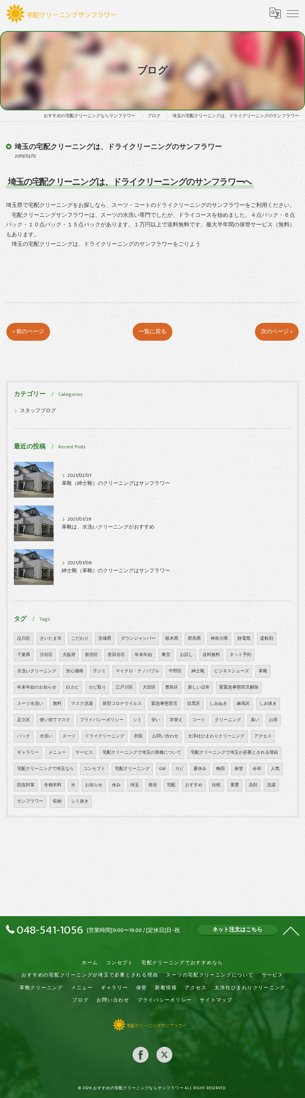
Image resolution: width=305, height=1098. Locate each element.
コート (198, 720)
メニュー (57, 752)
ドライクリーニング (104, 736)
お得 (273, 720)
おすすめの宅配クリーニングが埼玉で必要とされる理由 (89, 975)
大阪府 (68, 654)
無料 (57, 703)
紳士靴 (198, 671)
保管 (238, 768)
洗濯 (271, 785)
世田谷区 (116, 654)
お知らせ (93, 785)
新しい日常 (199, 687)
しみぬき (218, 703)
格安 (153, 785)
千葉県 (23, 654)
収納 (57, 801)
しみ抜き (268, 703)
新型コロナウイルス (122, 703)
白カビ (72, 687)
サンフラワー (30, 801)
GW (162, 768)
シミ (137, 720)
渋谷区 (46, 654)
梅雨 (220, 768)
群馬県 (194, 638)
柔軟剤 (266, 638)
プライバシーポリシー (102, 720)
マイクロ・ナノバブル (137, 671)
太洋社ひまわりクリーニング (216, 736)
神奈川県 (219, 638)
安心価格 (74, 671)
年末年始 (143, 654)
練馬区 (243, 703)
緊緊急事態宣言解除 (239, 687)
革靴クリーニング (41, 988)
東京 (166, 654)
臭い (255, 720)
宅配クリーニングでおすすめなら (182, 963)
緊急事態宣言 (164, 703)
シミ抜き (80, 801)
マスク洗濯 (82, 703)
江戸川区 (124, 687)
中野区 (175, 671)
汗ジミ (99, 671)
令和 (257, 768)
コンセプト (94, 768)
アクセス (263, 736)
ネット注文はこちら (237, 929)
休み (116, 785)
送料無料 (211, 654)
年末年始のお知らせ (36, 687)
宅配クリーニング (132, 768)
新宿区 (91, 654)
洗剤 (253, 785)
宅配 (171, 785)
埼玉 (134, 785)
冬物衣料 (53, 785)
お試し (186, 654)
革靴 (263, 671)
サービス (84, 752)
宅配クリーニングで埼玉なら (45, 768)
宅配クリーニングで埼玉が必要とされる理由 (234, 752)
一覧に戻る (152, 331)
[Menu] (292, 13)
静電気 (244, 638)
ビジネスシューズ (231, 671)
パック (23, 736)
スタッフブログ (38, 411)
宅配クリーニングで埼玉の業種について (141, 752)
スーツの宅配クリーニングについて (209, 975)
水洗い (46, 736)
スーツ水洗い (30, 703)
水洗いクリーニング (36, 671)
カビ (179, 768)
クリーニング (228, 720)
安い (155, 720)
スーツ (68, 736)
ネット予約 (240, 654)
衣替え (176, 720)
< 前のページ (28, 331)
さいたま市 (51, 638)
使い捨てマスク (55, 720)
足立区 (23, 720)
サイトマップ (216, 1000)
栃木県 (171, 638)
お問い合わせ (165, 736)
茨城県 (104, 638)
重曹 (234, 785)
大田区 (149, 687)
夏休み (200, 768)
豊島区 (171, 687)
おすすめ (194, 785)
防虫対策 (26, 785)
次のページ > (277, 331)
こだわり (80, 638)
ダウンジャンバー (138, 638)
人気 (275, 768)
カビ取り (97, 687)
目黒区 (193, 703)
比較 (216, 785)
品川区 (23, 638)
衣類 (138, 736)
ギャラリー (28, 752)
